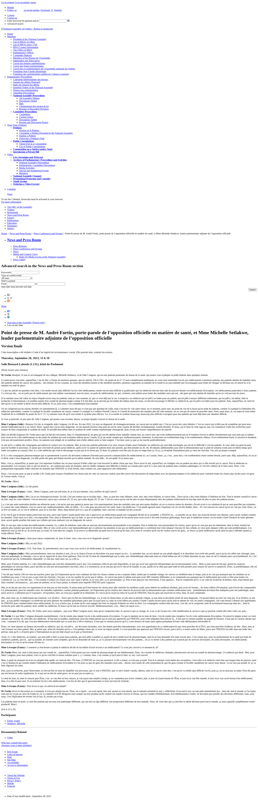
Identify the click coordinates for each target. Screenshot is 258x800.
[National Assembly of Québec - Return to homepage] (27, 29)
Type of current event (11, 275)
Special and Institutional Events (34, 170)
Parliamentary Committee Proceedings (37, 165)
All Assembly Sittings (29, 98)
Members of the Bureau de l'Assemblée (31, 58)
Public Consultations (23, 141)
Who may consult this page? (14, 742)
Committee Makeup (22, 55)
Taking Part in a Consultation (33, 144)
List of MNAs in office (24, 42)
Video (10, 154)
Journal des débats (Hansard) (26, 82)
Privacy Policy (14, 780)
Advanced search (15, 23)
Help (9, 757)
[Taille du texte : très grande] (11, 298)
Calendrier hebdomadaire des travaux (30, 79)
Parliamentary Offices (23, 52)
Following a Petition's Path (31, 138)
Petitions (17, 127)
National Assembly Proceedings (34, 162)
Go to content (7, 2)
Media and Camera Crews (25, 254)
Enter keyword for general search (23, 21)
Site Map (11, 760)
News (16, 251)
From (3, 283)
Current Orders (26, 117)
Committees (24, 114)
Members (11, 36)
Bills (21, 103)
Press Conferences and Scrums (48, 233)
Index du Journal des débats (26, 85)
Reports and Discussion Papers (33, 122)
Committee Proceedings (25, 111)
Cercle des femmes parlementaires (29, 63)
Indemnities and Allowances (26, 60)
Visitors (10, 209)
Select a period (8, 281)
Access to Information (17, 765)
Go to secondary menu (25, 2)
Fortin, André (13, 721)
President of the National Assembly (29, 39)
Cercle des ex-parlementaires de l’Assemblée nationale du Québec (44, 68)
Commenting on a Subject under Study (33, 149)
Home (10, 34)
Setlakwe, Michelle (16, 723)
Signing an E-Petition (29, 130)
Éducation (12, 223)
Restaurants (12, 212)
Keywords (6, 272)
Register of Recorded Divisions (34, 109)
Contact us (12, 18)
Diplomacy (12, 226)
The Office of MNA (22, 50)
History (10, 228)
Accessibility (13, 762)
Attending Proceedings (24, 93)
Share (4, 306)
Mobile (10, 783)
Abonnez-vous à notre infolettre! (16, 745)
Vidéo (10, 737)
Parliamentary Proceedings (19, 77)
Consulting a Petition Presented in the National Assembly (46, 133)
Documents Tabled (28, 101)
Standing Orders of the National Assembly (33, 87)
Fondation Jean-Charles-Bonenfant (29, 71)
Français (11, 786)
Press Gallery (19, 259)
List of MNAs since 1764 (25, 44)
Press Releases (20, 246)
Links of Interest (15, 754)
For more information (11, 202)
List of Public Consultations (32, 146)
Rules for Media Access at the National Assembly (42, 257)
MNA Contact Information (25, 47)
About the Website (16, 775)
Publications (13, 220)
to (36, 283)
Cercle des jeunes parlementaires (28, 66)
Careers (10, 15)
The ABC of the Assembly (19, 207)
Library (10, 217)
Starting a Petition (27, 136)
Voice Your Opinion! (17, 125)
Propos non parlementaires (25, 90)
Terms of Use (13, 778)
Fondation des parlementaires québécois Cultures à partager (41, 74)
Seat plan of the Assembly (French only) (26, 322)
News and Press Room (18, 215)
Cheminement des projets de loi (34, 106)
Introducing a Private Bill (26, 152)
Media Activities (26, 168)
